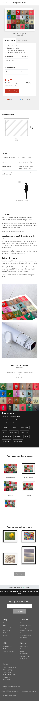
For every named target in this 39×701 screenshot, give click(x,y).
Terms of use (7, 672)
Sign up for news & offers (19, 601)
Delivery (4, 267)
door (4, 432)
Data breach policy (9, 675)
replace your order (18, 275)
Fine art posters (25, 623)
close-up (5, 427)
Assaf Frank (19, 35)
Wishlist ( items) (8, 651)
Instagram (23, 659)
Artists (22, 651)
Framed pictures (25, 625)
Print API (4, 689)
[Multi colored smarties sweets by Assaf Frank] (29, 536)
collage (14, 427)
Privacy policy (7, 670)
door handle (13, 432)
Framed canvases (26, 630)
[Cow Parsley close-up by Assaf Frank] (10, 559)
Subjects (23, 649)
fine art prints (19, 231)
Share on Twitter (26, 100)
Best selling (24, 646)
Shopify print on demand (9, 695)
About (5, 625)
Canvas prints (24, 628)
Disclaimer (6, 679)
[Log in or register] (33, 2)
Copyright (6, 677)
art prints (23, 52)
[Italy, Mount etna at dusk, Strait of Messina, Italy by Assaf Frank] (29, 555)
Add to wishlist (13, 100)
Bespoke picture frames (17, 691)
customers (21, 253)
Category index (25, 656)
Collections (24, 654)
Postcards (23, 633)
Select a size (16, 56)
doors (26, 436)
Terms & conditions (9, 667)
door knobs (24, 432)
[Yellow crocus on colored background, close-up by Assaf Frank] (10, 536)
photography (18, 441)
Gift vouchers (7, 646)
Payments (6, 630)
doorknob (18, 436)
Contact (5, 623)
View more (19, 574)
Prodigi (11, 689)
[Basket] (36, 2)
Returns (5, 635)
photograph (6, 441)
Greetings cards (25, 635)
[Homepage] (19, 3)
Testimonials (7, 628)
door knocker (7, 436)
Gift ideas (6, 649)
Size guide (25, 56)
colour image (24, 427)
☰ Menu (4, 3)
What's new (24, 638)
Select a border (10, 68)
